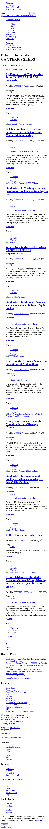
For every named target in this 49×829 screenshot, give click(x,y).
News (12, 92)
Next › (8, 647)
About (9, 3)
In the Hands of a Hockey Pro (24, 534)
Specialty (13, 32)
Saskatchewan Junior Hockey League (24, 210)
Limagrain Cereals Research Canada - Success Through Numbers (23, 424)
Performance (10, 34)
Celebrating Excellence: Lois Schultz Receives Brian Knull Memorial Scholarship (24, 132)
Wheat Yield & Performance (16, 703)
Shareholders (10, 791)
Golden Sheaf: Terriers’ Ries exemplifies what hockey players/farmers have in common (26, 677)
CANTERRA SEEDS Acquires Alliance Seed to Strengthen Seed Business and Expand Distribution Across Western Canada (25, 671)
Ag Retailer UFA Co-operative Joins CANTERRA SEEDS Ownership (24, 77)
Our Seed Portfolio (13, 20)
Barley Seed (10, 688)
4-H (7, 709)
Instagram (9, 812)
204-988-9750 (15, 728)
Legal (8, 795)
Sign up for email (12, 7)
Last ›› (8, 649)
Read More (10, 109)
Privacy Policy (11, 793)
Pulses (12, 30)
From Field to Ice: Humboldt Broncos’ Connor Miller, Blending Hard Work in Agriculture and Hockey (26, 582)
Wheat (12, 24)
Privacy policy (39, 820)
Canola (13, 22)
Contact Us (10, 45)
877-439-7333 (15, 730)
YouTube (9, 810)
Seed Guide (18, 9)
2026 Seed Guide (18, 49)
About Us (9, 43)
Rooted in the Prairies (18, 380)
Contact (10, 5)
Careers (8, 788)
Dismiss (4, 825)
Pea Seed (9, 698)
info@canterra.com (13, 738)
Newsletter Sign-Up (13, 47)
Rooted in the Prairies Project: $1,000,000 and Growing (27, 663)
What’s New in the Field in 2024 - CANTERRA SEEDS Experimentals (26, 250)
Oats (12, 26)
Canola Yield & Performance (16, 692)
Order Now (10, 39)
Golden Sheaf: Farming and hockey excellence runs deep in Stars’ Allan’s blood (24, 479)
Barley (12, 28)
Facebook (9, 806)
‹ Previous (9, 636)
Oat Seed (9, 696)
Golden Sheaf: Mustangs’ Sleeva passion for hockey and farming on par (27, 191)
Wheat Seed (10, 701)
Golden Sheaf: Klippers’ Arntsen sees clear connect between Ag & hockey (26, 305)
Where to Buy (11, 37)
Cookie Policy (6, 827)
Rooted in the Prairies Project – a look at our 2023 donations (26, 362)
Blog (7, 41)
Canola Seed (10, 690)
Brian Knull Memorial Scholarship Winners (26, 151)
